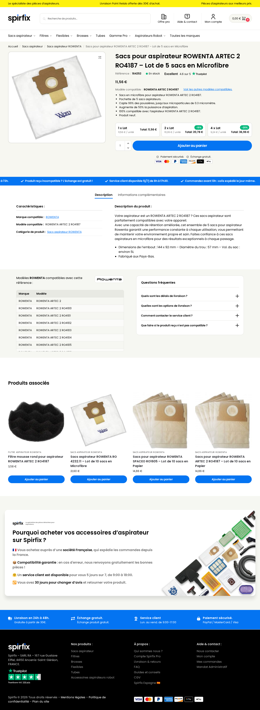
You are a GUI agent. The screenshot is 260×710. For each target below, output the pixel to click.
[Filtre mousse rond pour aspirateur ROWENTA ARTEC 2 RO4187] (36, 420)
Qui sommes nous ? (148, 651)
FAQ (137, 667)
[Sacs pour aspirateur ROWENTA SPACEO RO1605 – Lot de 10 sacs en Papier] (161, 420)
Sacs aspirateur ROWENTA (64, 46)
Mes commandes (209, 661)
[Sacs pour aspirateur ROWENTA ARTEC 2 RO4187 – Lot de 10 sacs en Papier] (223, 420)
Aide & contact (187, 22)
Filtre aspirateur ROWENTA (24, 452)
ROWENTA (52, 217)
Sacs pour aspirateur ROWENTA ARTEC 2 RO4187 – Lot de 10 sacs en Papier (223, 461)
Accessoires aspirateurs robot (92, 677)
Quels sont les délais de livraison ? (164, 296)
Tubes (75, 672)
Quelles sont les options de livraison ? (166, 306)
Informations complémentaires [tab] (141, 195)
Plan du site (40, 701)
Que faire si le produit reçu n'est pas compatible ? (174, 325)
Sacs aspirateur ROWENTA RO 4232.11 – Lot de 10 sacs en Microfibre (93, 461)
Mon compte (213, 22)
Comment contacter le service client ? (167, 315)
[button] (240, 18)
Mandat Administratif (212, 667)
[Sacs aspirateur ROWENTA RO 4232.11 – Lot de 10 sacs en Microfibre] (98, 420)
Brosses (76, 661)
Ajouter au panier (192, 145)
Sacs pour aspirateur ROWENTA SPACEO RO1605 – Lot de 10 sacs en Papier (160, 461)
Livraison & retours (147, 661)
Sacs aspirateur (32, 46)
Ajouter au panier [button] (36, 479)
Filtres (75, 656)
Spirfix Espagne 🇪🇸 (147, 683)
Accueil (13, 46)
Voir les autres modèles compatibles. (207, 89)
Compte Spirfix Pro (147, 656)
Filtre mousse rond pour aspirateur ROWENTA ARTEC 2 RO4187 (35, 459)
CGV (137, 677)
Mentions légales (73, 697)
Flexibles (77, 667)
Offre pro (164, 22)
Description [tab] (104, 195)
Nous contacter (208, 651)
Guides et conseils (147, 672)
